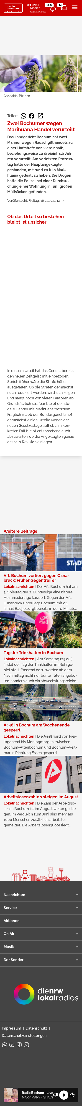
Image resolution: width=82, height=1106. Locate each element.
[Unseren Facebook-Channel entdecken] (19, 1045)
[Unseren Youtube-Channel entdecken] (12, 1045)
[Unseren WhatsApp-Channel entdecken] (4, 1045)
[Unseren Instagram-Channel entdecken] (26, 1045)
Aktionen (12, 921)
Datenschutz (36, 1028)
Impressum (11, 1028)
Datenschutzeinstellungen (24, 1035)
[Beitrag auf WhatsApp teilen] (23, 116)
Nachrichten (14, 895)
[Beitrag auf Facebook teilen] (31, 116)
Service (10, 908)
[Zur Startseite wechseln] (13, 8)
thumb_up (72, 1095)
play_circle (63, 1095)
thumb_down (55, 1095)
